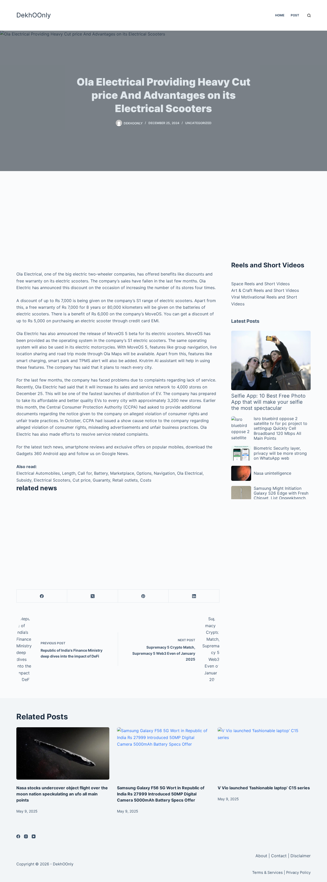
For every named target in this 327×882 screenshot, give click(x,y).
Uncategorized (198, 123)
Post (295, 15)
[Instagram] (26, 836)
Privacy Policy (298, 872)
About (261, 855)
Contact (279, 855)
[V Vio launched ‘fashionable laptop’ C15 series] (264, 753)
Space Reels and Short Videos (260, 283)
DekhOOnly (33, 15)
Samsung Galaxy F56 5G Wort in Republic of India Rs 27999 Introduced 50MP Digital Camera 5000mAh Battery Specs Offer (160, 794)
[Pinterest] (143, 596)
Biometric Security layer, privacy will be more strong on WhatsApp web (280, 453)
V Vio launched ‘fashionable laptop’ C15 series (264, 787)
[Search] (309, 15)
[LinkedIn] (194, 596)
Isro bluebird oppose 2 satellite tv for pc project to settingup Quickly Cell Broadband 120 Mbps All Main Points (280, 428)
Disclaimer (300, 855)
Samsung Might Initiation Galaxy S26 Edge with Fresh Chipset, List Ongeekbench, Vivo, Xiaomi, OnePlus (281, 496)
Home (279, 15)
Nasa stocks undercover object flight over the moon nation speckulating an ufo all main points (62, 794)
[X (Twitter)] (92, 596)
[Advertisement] (117, 222)
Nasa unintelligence (272, 473)
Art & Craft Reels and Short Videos (265, 290)
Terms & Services (267, 872)
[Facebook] (42, 596)
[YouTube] (34, 836)
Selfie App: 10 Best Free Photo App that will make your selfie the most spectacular (268, 402)
